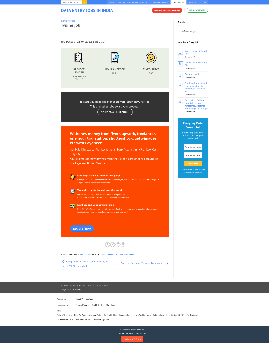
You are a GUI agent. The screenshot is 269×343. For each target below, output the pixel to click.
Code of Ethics (110, 315)
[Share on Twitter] (112, 244)
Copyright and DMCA (175, 315)
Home (111, 2)
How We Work (80, 315)
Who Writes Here (64, 315)
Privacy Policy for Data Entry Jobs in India (89, 285)
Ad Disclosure (192, 315)
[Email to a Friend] (117, 244)
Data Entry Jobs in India (87, 10)
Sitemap (64, 285)
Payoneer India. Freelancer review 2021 (133, 2)
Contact (203, 2)
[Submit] (84, 2)
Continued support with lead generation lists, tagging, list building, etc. (196, 87)
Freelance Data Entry (115, 254)
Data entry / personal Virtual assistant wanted (143, 263)
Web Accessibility (83, 319)
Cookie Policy (98, 305)
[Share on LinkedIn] (122, 244)
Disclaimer (110, 305)
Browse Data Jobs (159, 2)
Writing (131, 254)
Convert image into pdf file (196, 52)
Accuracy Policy (95, 315)
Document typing (193, 74)
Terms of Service (82, 305)
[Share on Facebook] (107, 244)
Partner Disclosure (65, 319)
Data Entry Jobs (178, 2)
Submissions (158, 315)
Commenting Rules (101, 319)
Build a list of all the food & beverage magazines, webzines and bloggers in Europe (196, 104)
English (103, 254)
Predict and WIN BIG (132, 339)
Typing (125, 254)
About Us (192, 2)
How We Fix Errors (143, 315)
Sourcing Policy (125, 315)
